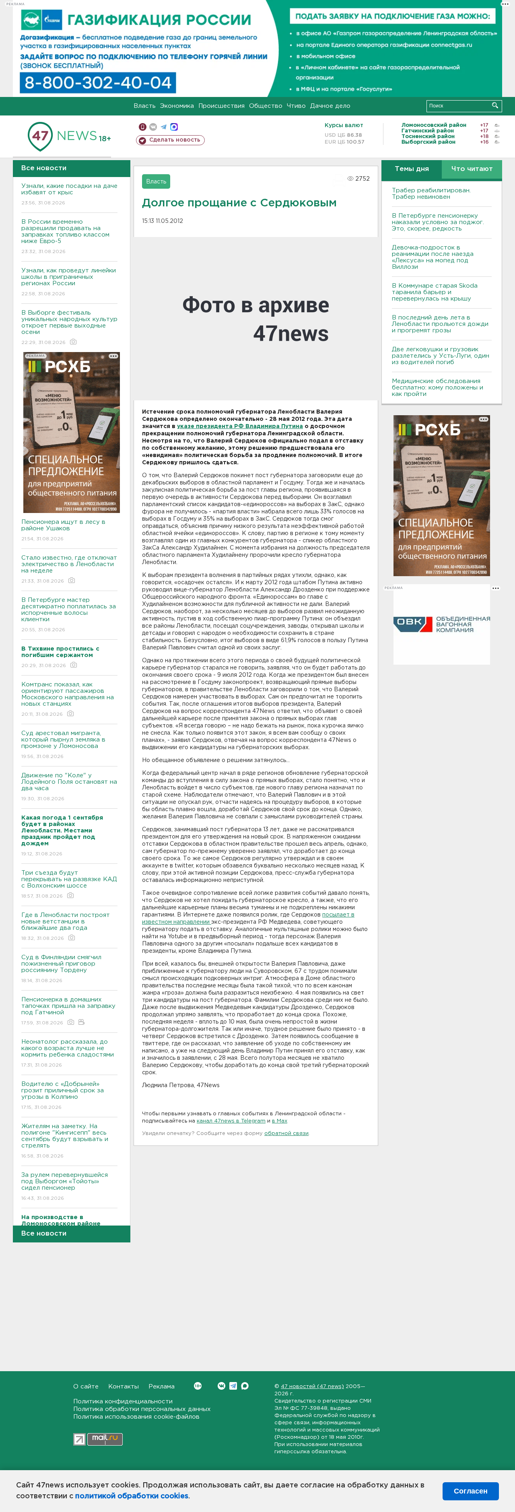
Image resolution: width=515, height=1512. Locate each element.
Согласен (471, 1491)
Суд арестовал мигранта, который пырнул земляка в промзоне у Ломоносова (63, 745)
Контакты (123, 1386)
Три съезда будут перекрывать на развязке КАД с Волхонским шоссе (69, 884)
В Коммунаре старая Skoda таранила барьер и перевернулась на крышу (435, 292)
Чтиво (296, 106)
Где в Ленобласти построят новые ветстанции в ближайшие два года (65, 927)
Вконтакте (221, 1386)
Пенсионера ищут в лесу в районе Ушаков (63, 530)
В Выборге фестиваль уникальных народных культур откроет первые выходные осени (69, 327)
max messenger (174, 127)
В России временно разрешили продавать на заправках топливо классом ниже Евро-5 (65, 236)
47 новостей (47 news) (312, 1386)
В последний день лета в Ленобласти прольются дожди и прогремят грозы (440, 324)
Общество (265, 106)
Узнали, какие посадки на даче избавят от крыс (69, 194)
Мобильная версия (142, 127)
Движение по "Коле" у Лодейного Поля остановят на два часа (69, 787)
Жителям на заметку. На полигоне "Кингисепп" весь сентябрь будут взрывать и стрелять (64, 1141)
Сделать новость (174, 140)
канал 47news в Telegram (231, 1121)
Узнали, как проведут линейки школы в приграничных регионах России (68, 282)
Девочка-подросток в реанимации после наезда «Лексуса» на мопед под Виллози (433, 257)
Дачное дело (330, 106)
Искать (495, 105)
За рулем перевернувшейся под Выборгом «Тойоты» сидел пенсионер (64, 1186)
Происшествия (221, 106)
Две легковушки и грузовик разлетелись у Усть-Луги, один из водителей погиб (440, 356)
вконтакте (153, 127)
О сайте (86, 1386)
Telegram (233, 1386)
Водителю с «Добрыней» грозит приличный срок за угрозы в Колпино (62, 1095)
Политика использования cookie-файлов (136, 1416)
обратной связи (286, 1133)
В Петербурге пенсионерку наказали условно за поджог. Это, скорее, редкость (438, 222)
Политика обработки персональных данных (142, 1409)
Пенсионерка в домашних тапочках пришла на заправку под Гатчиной (68, 1011)
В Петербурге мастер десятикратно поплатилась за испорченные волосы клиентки (68, 614)
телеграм (163, 127)
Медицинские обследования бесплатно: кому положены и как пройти (437, 388)
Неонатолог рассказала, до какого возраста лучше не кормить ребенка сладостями (67, 1053)
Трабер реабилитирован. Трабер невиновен (431, 194)
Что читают (472, 169)
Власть (145, 106)
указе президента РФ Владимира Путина (240, 426)
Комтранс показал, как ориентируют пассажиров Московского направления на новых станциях (67, 699)
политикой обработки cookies (131, 1496)
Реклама (161, 1386)
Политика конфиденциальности (123, 1401)
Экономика (177, 106)
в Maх (279, 1121)
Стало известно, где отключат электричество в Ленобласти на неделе (69, 569)
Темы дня (412, 169)
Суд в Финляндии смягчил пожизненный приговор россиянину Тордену (61, 969)
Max (245, 1386)
